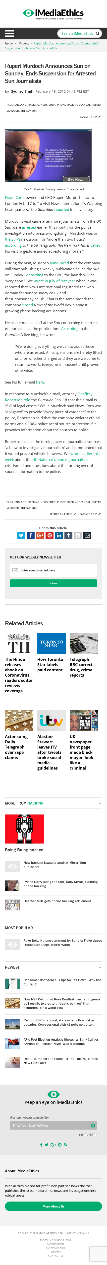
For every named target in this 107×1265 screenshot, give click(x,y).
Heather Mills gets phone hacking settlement (57, 901)
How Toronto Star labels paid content (50, 665)
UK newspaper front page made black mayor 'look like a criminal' (81, 752)
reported (62, 209)
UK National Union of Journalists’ (60, 459)
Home (9, 43)
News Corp (14, 197)
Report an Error (61, 514)
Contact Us (56, 1255)
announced (60, 262)
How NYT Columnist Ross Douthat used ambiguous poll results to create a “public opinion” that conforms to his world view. (62, 1003)
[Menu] (9, 33)
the (12, 239)
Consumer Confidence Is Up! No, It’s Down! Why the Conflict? (62, 982)
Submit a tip (89, 116)
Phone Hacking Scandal (73, 104)
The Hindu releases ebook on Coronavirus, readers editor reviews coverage (19, 675)
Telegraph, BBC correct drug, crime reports (81, 667)
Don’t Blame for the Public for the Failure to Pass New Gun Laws (61, 1060)
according (14, 245)
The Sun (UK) (29, 110)
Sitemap (56, 1251)
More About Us (53, 1206)
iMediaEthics (53, 13)
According (35, 274)
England (20, 104)
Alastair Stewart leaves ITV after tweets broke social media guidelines (49, 752)
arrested (29, 227)
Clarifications (56, 1247)
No (91, 1134)
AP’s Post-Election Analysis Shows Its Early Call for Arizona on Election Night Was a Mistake (61, 1041)
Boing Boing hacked (24, 849)
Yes (81, 1134)
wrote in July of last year (54, 280)
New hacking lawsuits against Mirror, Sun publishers (55, 864)
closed (28, 304)
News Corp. (48, 104)
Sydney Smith (23, 91)
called (96, 245)
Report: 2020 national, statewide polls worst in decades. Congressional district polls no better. (59, 1022)
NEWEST (12, 967)
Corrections (55, 1243)
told (27, 399)
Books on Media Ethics (56, 1239)
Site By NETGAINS (77, 1233)
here (40, 382)
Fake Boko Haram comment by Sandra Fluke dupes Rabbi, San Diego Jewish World (63, 942)
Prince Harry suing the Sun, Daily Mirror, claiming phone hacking (61, 883)
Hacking (24, 43)
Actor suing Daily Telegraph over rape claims (16, 747)
